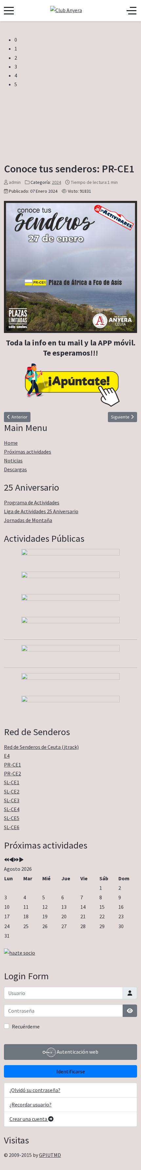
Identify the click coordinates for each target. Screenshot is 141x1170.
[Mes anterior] (11, 860)
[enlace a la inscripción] (70, 267)
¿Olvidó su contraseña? (35, 1090)
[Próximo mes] (21, 860)
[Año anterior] (6, 860)
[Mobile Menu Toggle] (9, 10)
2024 (56, 182)
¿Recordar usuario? (30, 1104)
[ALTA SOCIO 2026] (70, 952)
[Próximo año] (16, 860)
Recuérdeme (26, 1026)
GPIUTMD (50, 1155)
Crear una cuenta (29, 1119)
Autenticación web (77, 1051)
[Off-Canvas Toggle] (131, 10)
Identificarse (70, 1071)
